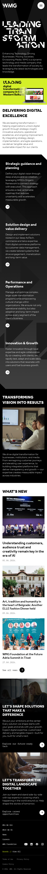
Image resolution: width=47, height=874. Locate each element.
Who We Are (8, 825)
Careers (6, 839)
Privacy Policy (23, 859)
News (5, 834)
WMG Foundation (10, 844)
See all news (10, 670)
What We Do (8, 830)
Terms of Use (8, 859)
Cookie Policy (8, 864)
